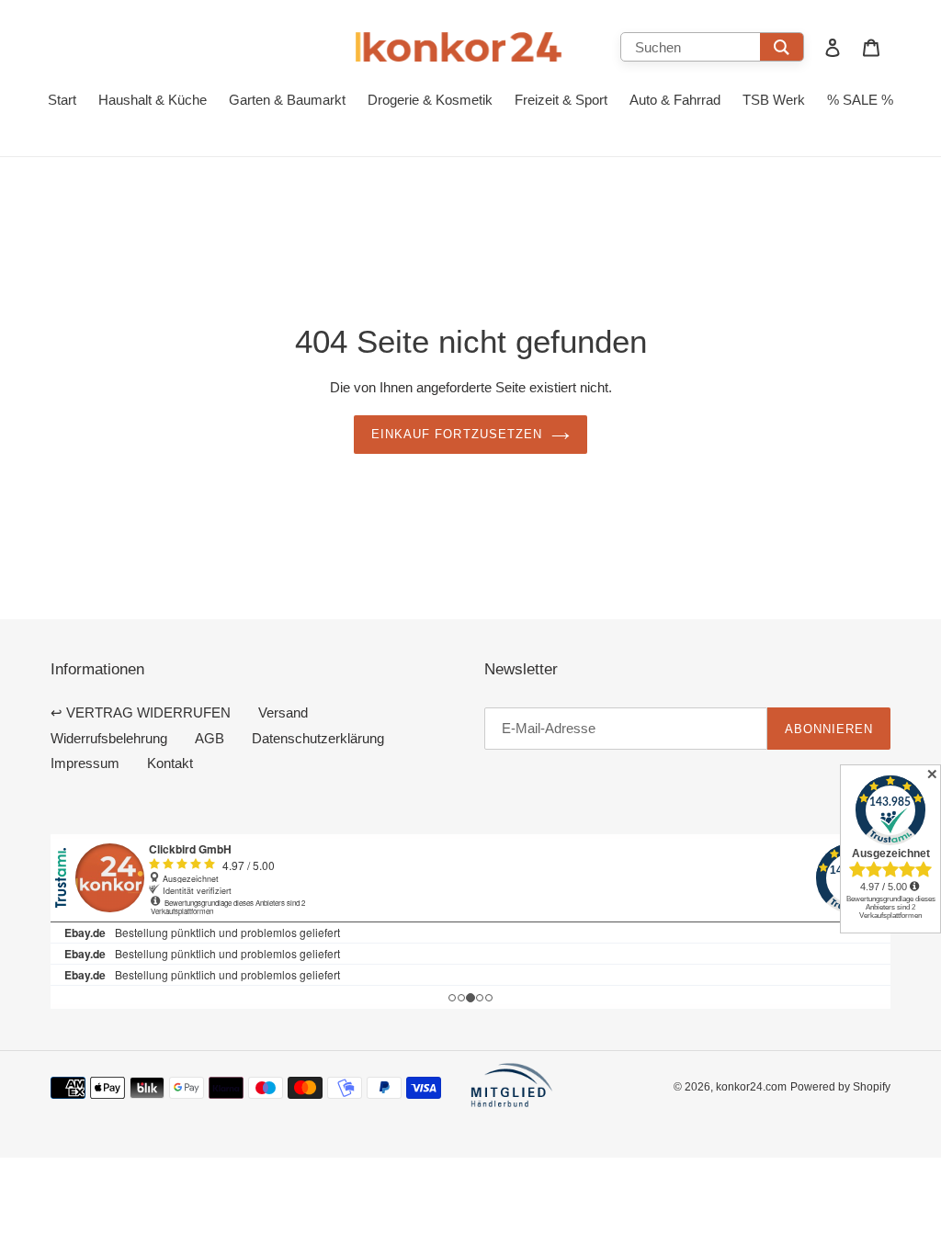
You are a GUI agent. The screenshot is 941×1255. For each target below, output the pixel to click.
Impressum (85, 763)
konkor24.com (751, 1086)
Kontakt (170, 763)
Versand (283, 712)
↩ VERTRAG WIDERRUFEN (141, 712)
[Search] (781, 47)
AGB (209, 738)
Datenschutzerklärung (318, 738)
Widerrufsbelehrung (109, 738)
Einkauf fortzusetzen (456, 433)
